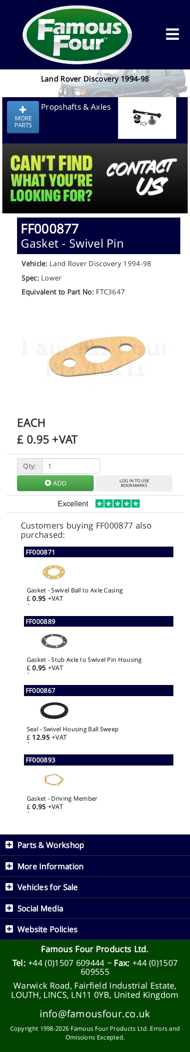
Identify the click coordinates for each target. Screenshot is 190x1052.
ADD (58, 483)
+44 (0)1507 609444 (66, 962)
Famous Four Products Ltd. (95, 948)
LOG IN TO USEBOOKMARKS (134, 483)
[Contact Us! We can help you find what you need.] (95, 155)
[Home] (77, 34)
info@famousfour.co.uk (95, 1013)
